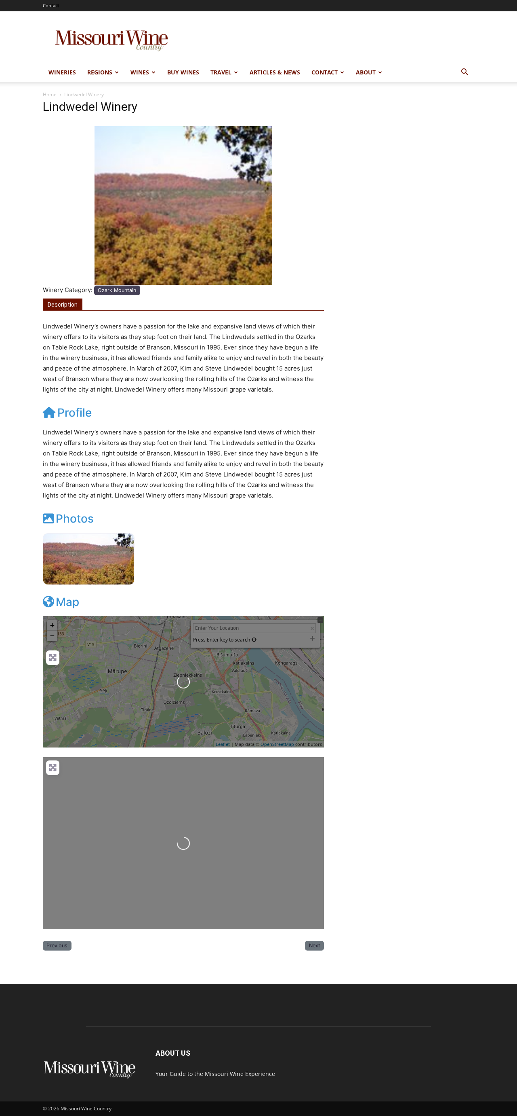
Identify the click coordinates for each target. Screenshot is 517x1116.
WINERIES (62, 72)
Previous (56, 945)
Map (67, 602)
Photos (75, 518)
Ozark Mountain (117, 290)
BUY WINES (183, 72)
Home (50, 94)
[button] (464, 73)
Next (314, 945)
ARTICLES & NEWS (275, 72)
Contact (51, 5)
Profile (74, 412)
